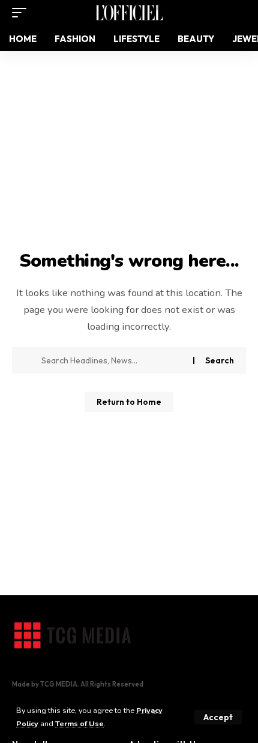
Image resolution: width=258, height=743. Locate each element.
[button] (218, 717)
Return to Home (129, 401)
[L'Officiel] (129, 13)
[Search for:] (112, 360)
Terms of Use (79, 723)
